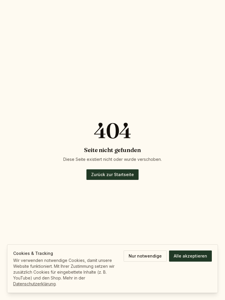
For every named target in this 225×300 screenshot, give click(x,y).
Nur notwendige (145, 255)
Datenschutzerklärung (34, 283)
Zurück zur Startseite (112, 174)
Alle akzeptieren (190, 255)
